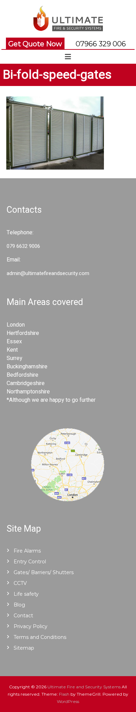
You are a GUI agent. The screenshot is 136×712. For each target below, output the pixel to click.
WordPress (68, 701)
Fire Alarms (27, 551)
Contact (23, 615)
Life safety (26, 594)
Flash (64, 694)
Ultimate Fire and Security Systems (84, 686)
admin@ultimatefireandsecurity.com (48, 273)
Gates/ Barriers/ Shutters (44, 572)
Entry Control (30, 561)
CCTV (20, 583)
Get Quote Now (35, 44)
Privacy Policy (30, 626)
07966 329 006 (101, 44)
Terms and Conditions (40, 637)
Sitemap (24, 648)
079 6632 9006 (23, 246)
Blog (19, 605)
